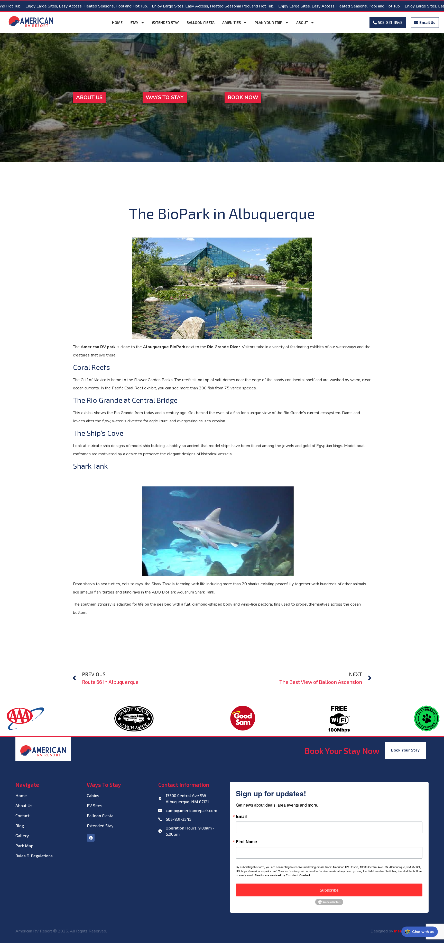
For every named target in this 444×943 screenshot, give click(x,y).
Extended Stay (165, 22)
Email (241, 816)
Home (117, 22)
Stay (134, 22)
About (302, 22)
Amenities (231, 22)
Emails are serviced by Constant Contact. (283, 875)
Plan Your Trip (268, 22)
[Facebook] (91, 838)
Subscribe (329, 889)
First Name (246, 842)
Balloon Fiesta (201, 22)
